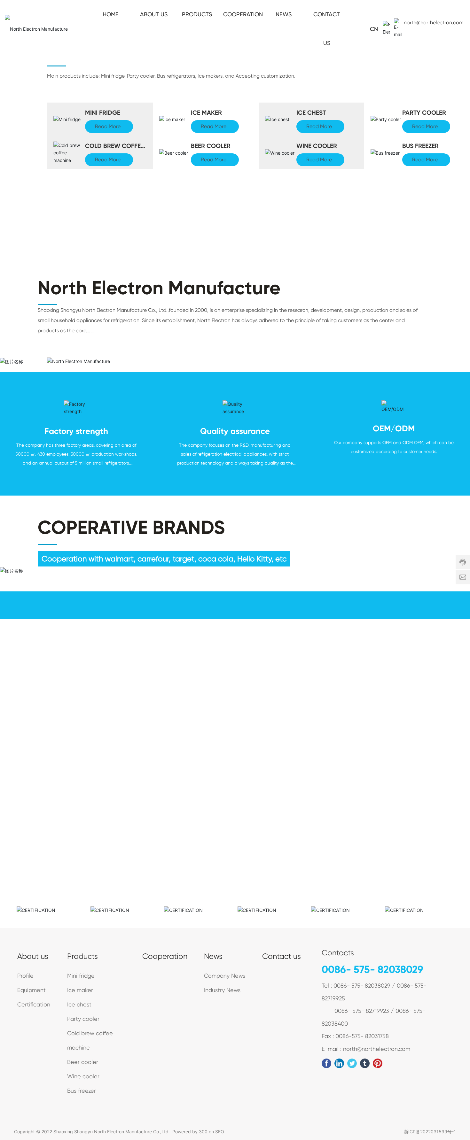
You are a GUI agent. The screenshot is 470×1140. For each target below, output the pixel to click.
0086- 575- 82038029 (372, 969)
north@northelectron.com (434, 22)
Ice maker (206, 112)
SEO (219, 1131)
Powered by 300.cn (193, 1131)
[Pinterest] (377, 1063)
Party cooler (424, 112)
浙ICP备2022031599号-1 (430, 1131)
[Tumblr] (365, 1063)
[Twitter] (352, 1063)
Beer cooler (211, 146)
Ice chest (311, 112)
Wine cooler (316, 146)
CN (374, 29)
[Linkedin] (339, 1063)
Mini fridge (102, 112)
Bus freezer (420, 146)
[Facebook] (326, 1063)
